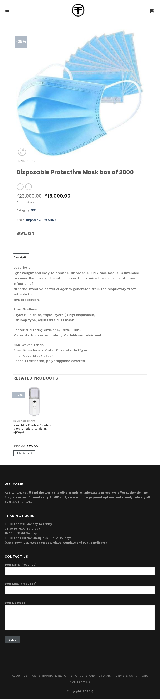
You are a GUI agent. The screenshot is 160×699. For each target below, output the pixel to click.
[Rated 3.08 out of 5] (21, 441)
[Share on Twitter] (22, 235)
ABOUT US (20, 675)
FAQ (33, 675)
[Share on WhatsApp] (18, 235)
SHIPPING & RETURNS (55, 675)
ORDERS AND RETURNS (93, 675)
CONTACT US (80, 682)
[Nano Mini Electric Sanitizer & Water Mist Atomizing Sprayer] (34, 401)
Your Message (15, 602)
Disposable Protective (41, 220)
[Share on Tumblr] (33, 235)
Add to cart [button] (24, 453)
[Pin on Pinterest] (29, 235)
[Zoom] (22, 152)
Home (20, 160)
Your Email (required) (20, 583)
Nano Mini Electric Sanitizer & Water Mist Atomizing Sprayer (33, 428)
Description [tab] (21, 257)
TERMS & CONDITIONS (131, 675)
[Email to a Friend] (26, 235)
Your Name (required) (21, 564)
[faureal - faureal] (80, 11)
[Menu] (7, 10)
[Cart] (151, 10)
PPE (32, 160)
